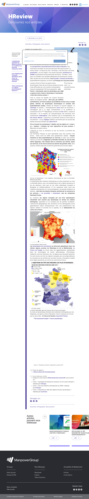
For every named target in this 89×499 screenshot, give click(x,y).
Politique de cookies (77, 496)
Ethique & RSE (11, 475)
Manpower (38, 472)
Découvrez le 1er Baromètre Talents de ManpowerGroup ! (80, 433)
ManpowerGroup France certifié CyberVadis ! (59, 432)
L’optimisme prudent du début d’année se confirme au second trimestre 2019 (17, 65)
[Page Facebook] (70, 4)
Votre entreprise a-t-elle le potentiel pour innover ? (17, 88)
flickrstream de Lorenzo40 (56, 378)
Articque (43, 384)
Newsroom (50, 4)
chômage (33, 107)
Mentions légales (58, 496)
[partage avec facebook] (80, 45)
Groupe (10, 467)
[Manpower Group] (14, 4)
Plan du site (11, 489)
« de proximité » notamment (50, 193)
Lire (53, 438)
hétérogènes (43, 115)
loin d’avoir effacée (36, 117)
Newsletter (85, 4)
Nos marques (33, 4)
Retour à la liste (35, 38)
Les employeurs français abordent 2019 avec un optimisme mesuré (17, 77)
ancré (58, 107)
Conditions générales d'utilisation (15, 496)
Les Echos (44, 391)
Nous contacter (42, 4)
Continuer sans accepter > (61, 51)
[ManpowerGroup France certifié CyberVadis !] (60, 422)
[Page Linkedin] (75, 4)
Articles (66, 472)
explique (46, 119)
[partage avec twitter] (85, 45)
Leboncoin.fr (53, 121)
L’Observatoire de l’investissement (44, 372)
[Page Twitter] (77, 4)
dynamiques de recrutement (42, 246)
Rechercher (65, 4)
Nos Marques (40, 467)
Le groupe (26, 4)
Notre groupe (11, 472)
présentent (33, 72)
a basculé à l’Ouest (61, 316)
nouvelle (63, 78)
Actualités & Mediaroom (73, 467)
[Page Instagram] (72, 4)
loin (62, 111)
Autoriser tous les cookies (59, 61)
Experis (37, 475)
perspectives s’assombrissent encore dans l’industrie (49, 66)
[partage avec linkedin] (82, 45)
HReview (56, 4)
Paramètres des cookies (29, 60)
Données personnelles (38, 496)
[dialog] (45, 57)
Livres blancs (68, 475)
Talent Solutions (40, 477)
